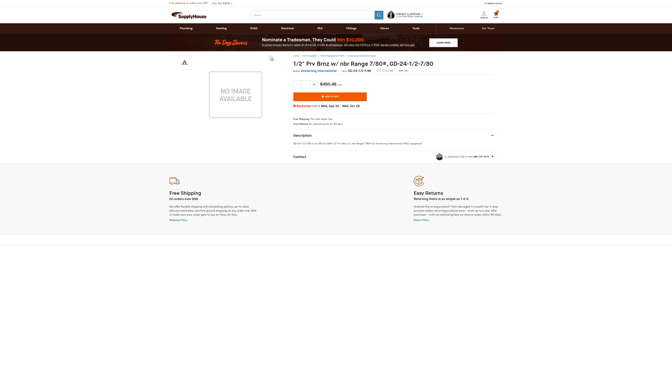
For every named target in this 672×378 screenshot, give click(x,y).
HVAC (254, 28)
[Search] (379, 15)
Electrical (287, 28)
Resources (457, 28)
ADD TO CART (332, 96)
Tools (415, 28)
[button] (422, 14)
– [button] (492, 135)
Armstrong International (319, 71)
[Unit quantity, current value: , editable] (305, 84)
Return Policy (421, 220)
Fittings (351, 28)
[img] (383, 70)
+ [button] (492, 156)
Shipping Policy (178, 220)
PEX (320, 28)
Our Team (488, 28)
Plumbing (186, 28)
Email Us (418, 16)
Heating (221, 28)
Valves (384, 28)
